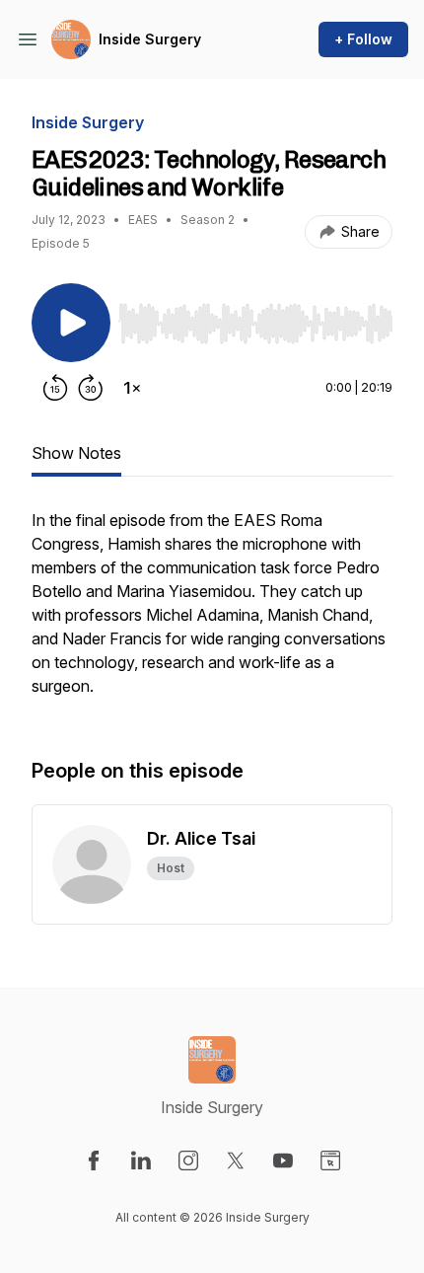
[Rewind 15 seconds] (55, 388)
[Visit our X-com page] (236, 1160)
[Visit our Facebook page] (94, 1160)
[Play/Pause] (71, 322)
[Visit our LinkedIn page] (141, 1160)
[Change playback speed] (132, 388)
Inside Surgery (150, 39)
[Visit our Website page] (330, 1160)
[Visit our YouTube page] (283, 1160)
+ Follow (363, 39)
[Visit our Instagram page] (188, 1160)
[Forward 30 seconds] (91, 388)
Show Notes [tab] (76, 453)
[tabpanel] (212, 612)
